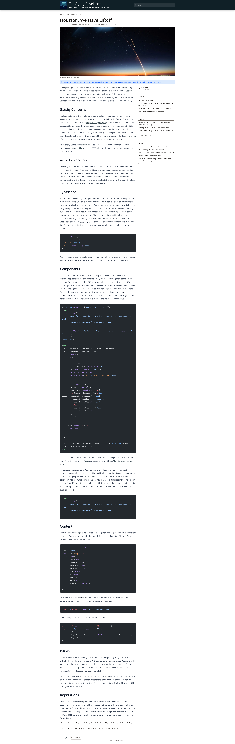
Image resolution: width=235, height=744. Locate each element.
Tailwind (100, 723)
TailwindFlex (78, 483)
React (86, 461)
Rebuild (115, 723)
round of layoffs (79, 148)
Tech (123, 723)
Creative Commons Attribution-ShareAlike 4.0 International (103, 728)
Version (131, 723)
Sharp (76, 667)
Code (64, 723)
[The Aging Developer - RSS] (62, 737)
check (82, 257)
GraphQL (80, 533)
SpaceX (68, 77)
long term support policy (96, 122)
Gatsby (129, 90)
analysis (132, 136)
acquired (85, 145)
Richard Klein (64, 14)
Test (107, 723)
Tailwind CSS (92, 476)
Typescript (89, 723)
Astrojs (79, 723)
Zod (128, 536)
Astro (103, 87)
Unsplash (76, 77)
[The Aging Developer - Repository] (66, 737)
